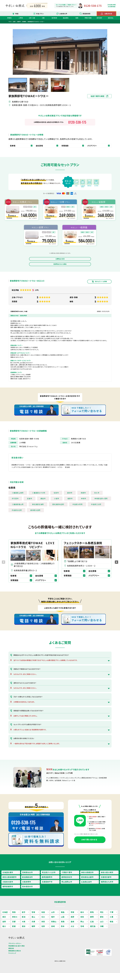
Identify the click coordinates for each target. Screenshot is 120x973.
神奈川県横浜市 (87, 872)
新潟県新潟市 (27, 877)
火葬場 (21, 18)
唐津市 (69, 493)
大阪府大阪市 (7, 881)
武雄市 (29, 498)
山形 (53, 912)
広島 (92, 921)
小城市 (56, 498)
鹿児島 (92, 926)
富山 (33, 917)
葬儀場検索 (86, 14)
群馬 (92, 912)
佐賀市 (56, 493)
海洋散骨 (54, 18)
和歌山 (53, 921)
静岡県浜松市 (67, 877)
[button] (105, 52)
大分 (72, 926)
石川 (43, 917)
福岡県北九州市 (107, 881)
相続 (76, 18)
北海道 (5, 912)
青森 (14, 912)
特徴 (16, 14)
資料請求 (99, 18)
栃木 (82, 912)
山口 (102, 921)
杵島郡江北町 (96, 504)
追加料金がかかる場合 (60, 264)
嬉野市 (70, 498)
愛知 (102, 917)
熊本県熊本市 (27, 886)
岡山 (82, 921)
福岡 (33, 926)
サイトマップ (12, 953)
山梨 (62, 917)
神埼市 (83, 498)
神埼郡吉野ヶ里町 (101, 498)
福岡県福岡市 (7, 886)
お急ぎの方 (108, 14)
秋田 (43, 912)
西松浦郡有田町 (58, 504)
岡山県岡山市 (67, 881)
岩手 (23, 912)
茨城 (72, 912)
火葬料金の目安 (60, 259)
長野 (72, 917)
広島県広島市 (86, 881)
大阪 (23, 921)
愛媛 (14, 926)
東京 (4, 917)
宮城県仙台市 (27, 872)
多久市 (96, 493)
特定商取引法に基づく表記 (16, 946)
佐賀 (43, 926)
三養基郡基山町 (18, 504)
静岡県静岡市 (47, 877)
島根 (72, 921)
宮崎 (82, 926)
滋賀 (4, 921)
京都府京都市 (106, 877)
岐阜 (82, 917)
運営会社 (110, 18)
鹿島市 (43, 498)
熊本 (62, 926)
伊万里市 (15, 498)
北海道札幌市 (7, 872)
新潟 (23, 917)
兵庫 (33, 921)
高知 (23, 926)
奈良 (43, 921)
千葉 (111, 912)
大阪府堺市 (26, 881)
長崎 (53, 926)
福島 (62, 912)
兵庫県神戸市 (47, 881)
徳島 (111, 921)
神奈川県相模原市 (9, 877)
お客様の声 (63, 14)
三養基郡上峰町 (18, 493)
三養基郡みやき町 (38, 493)
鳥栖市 (83, 493)
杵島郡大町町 (78, 504)
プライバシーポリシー (15, 943)
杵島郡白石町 (17, 510)
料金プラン (40, 14)
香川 (4, 926)
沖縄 (102, 926)
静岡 (92, 917)
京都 (14, 921)
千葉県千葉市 (67, 872)
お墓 (43, 18)
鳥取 (62, 921)
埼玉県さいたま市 (48, 872)
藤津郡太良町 (35, 510)
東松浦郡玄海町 (38, 504)
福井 (53, 917)
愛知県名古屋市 (87, 877)
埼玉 (102, 912)
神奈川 (14, 917)
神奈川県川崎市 (107, 872)
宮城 (33, 912)
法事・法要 (32, 18)
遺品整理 (65, 18)
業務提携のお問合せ (14, 951)
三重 (111, 917)
